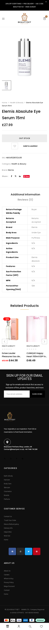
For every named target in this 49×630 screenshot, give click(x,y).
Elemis (11, 170)
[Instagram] (20, 551)
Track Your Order (10, 520)
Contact (7, 590)
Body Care (7, 484)
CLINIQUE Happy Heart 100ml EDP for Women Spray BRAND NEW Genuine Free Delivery (37, 355)
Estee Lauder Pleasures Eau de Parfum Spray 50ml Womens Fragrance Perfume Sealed (12, 355)
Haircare (7, 480)
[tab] (25, 194)
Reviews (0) (25, 199)
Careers (6, 575)
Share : (5, 176)
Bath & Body (8, 476)
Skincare (7, 487)
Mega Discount (9, 586)
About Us (7, 571)
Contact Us (8, 516)
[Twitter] (15, 176)
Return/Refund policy (11, 524)
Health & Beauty (16, 102)
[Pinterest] (36, 551)
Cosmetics (8, 491)
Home (4, 102)
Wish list (7, 536)
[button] (44, 18)
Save (27, 176)
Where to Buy (8, 579)
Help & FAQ (7, 532)
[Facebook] (11, 176)
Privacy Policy (9, 582)
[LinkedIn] (20, 176)
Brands (6, 495)
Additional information (25, 194)
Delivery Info (8, 528)
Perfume (7, 499)
